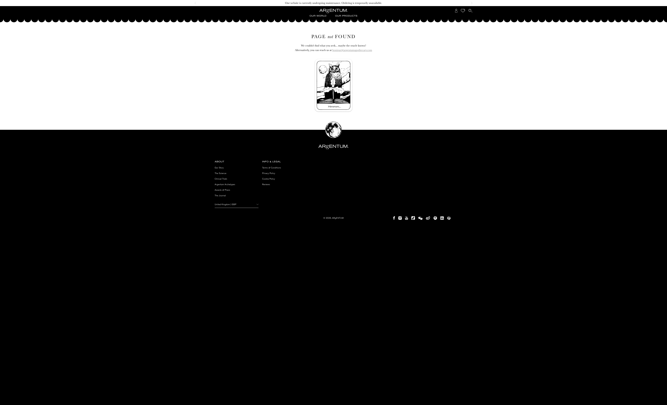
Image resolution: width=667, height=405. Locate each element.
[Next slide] (470, 3)
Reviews (266, 184)
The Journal (220, 195)
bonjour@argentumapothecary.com (352, 50)
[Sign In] (456, 11)
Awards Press (222, 190)
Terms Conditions (271, 167)
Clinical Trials (221, 178)
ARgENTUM (338, 218)
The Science (220, 173)
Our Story (219, 167)
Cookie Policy (268, 178)
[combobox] (236, 204)
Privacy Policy (268, 173)
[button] (318, 16)
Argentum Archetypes (225, 184)
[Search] (470, 11)
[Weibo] (428, 218)
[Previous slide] (196, 3)
